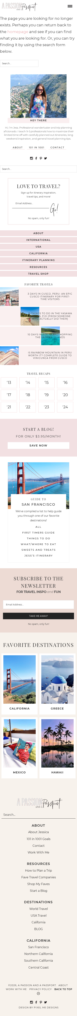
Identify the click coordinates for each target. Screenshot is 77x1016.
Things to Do (38, 538)
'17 (9, 395)
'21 (9, 407)
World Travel (38, 909)
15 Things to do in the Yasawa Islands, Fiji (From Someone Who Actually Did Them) (50, 316)
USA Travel (39, 915)
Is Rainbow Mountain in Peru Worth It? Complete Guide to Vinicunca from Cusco (50, 355)
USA (38, 246)
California (38, 253)
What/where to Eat (38, 544)
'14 (27, 382)
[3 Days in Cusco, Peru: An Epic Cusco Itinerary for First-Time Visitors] (10, 297)
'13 (9, 382)
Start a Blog (38, 891)
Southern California (38, 960)
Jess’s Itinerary (38, 555)
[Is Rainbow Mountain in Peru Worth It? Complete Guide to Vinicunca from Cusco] (10, 356)
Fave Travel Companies (38, 877)
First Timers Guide (38, 532)
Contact (57, 147)
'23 (46, 407)
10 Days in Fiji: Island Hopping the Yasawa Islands (50, 335)
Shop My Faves (38, 884)
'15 (46, 382)
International (38, 240)
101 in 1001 (36, 147)
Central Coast (38, 967)
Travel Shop (38, 273)
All (38, 526)
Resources (38, 267)
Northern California (38, 954)
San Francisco (38, 947)
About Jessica (38, 832)
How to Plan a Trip (38, 870)
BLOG (38, 929)
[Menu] (69, 5)
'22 (27, 407)
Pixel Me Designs (46, 1007)
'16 (65, 382)
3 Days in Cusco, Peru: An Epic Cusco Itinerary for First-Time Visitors (50, 297)
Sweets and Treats (38, 549)
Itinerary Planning (38, 260)
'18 (27, 395)
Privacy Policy (40, 989)
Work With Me (38, 852)
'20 (65, 395)
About (18, 147)
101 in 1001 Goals (38, 839)
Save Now (38, 445)
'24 (65, 407)
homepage (17, 32)
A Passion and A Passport (18, 5)
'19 (46, 395)
